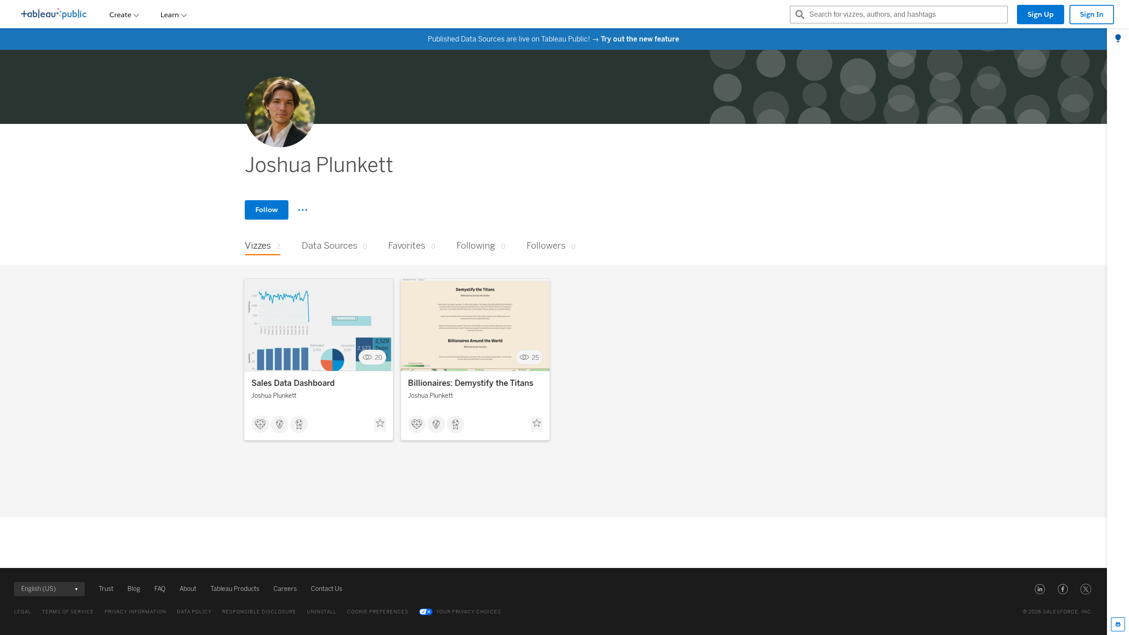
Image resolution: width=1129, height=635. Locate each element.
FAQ (159, 589)
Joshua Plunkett (273, 396)
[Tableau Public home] (53, 14)
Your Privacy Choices (468, 612)
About (187, 589)
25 (535, 357)
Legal (22, 612)
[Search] (798, 14)
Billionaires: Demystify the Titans (470, 383)
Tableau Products (234, 589)
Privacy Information (135, 612)
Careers (285, 589)
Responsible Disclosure (259, 612)
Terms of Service (68, 612)
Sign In (1091, 14)
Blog (133, 589)
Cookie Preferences (377, 612)
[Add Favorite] (380, 425)
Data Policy (194, 612)
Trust (106, 589)
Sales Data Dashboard (293, 383)
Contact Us (326, 589)
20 (378, 357)
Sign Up (1041, 14)
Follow (266, 209)
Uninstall (321, 612)
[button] (1040, 589)
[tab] (1118, 39)
